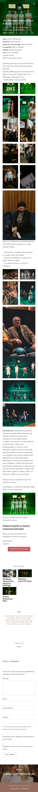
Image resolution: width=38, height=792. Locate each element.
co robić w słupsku (9, 616)
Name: (5, 699)
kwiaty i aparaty (25, 620)
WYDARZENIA (19, 30)
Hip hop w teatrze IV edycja (25, 580)
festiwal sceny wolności (21, 616)
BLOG (15, 27)
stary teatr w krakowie (25, 624)
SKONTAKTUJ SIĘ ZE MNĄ (19, 549)
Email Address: (8, 708)
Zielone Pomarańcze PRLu (8, 599)
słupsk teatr (15, 624)
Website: (6, 717)
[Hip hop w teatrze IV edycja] (25, 573)
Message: (6, 678)
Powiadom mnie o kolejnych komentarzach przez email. (18, 738)
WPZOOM (24, 788)
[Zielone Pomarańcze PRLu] (9, 591)
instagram (23, 536)
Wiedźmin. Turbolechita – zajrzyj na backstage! (9, 582)
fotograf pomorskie (21, 618)
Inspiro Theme (14, 788)
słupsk (26, 622)
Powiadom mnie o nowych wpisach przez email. (18, 748)
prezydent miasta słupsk (17, 622)
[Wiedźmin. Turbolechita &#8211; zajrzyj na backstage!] (9, 573)
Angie (7, 27)
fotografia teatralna (15, 620)
